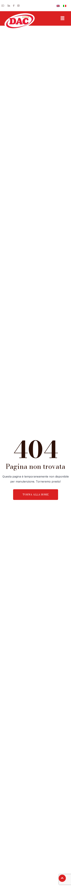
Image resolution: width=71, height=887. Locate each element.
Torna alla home (35, 494)
